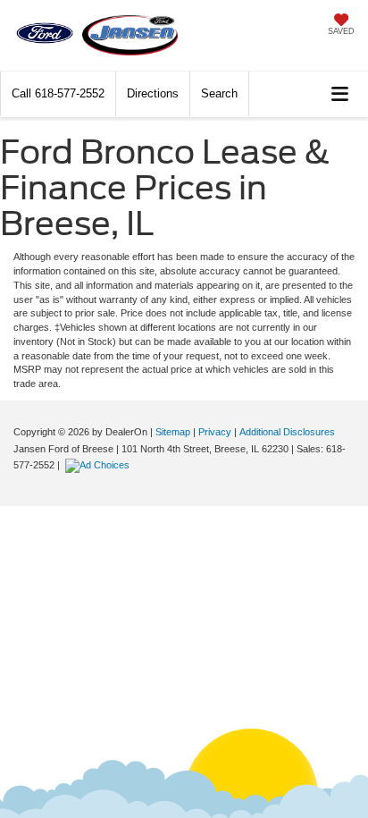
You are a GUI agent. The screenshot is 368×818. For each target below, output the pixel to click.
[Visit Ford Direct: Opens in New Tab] (99, 465)
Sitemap (172, 431)
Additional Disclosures (287, 431)
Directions (153, 93)
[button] (58, 93)
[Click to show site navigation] (340, 94)
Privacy (214, 431)
